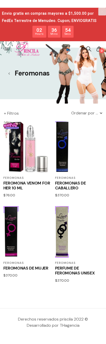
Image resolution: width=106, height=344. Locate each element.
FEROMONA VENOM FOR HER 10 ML (26, 185)
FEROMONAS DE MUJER (25, 268)
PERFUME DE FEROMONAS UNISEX (75, 270)
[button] (7, 49)
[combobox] (86, 113)
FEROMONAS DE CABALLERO (70, 185)
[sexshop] (9, 73)
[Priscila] (27, 49)
